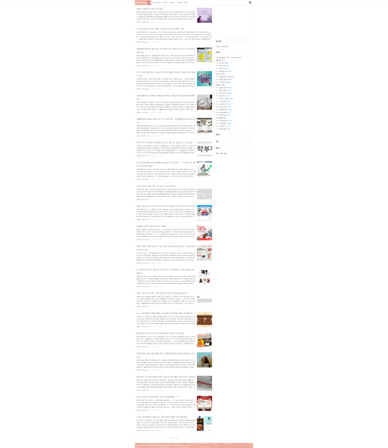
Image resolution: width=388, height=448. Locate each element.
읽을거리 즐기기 (225, 88)
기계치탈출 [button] (179, 2)
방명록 (186, 2)
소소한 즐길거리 (225, 112)
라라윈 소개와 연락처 (222, 46)
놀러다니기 (224, 96)
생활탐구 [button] (172, 2)
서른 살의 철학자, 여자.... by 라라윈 (229, 57)
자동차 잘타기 (224, 129)
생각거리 (223, 63)
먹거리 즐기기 (225, 93)
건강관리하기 (224, 101)
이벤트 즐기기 (224, 115)
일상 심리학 (224, 66)
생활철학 (220, 60)
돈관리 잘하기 (224, 107)
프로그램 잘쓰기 (225, 120)
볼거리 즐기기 (225, 90)
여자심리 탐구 (224, 82)
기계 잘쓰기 (224, 126)
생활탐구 (220, 85)
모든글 (153, 2)
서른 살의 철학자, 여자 (143, 2)
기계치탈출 (221, 118)
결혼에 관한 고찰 (225, 79)
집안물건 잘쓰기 (225, 109)
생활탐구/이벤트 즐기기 (143, 22)
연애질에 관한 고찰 (226, 77)
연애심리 (220, 74)
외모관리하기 (224, 104)
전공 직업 (223, 68)
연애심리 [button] (165, 2)
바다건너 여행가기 (226, 99)
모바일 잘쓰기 (225, 123)
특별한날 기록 (225, 71)
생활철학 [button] (158, 2)
